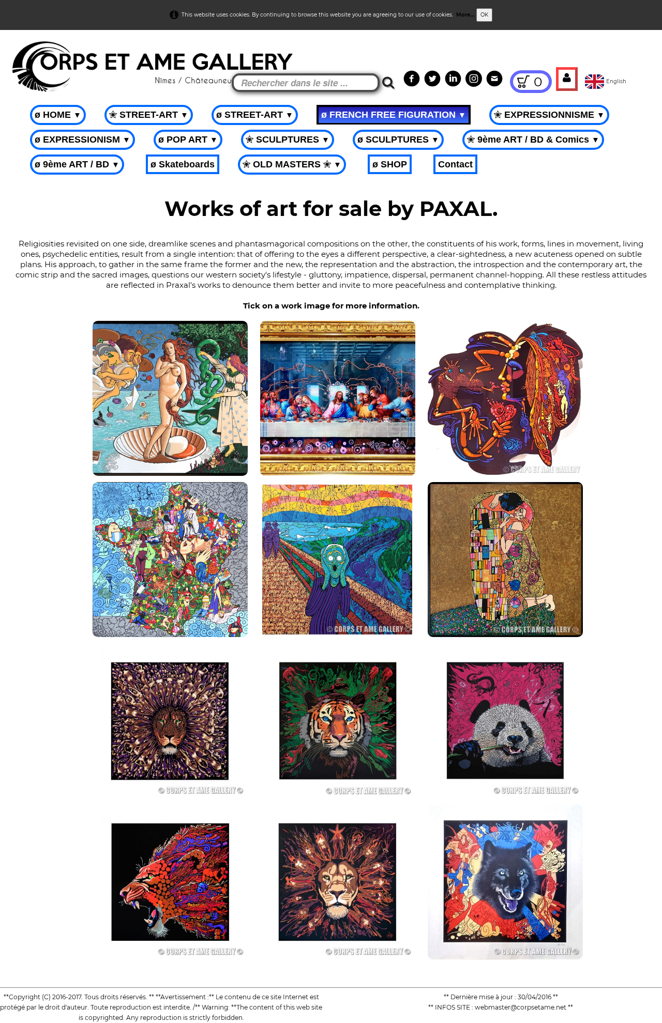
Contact (455, 164)
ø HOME (58, 115)
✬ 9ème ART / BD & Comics (533, 139)
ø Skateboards (183, 164)
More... (465, 14)
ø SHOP (389, 164)
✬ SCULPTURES (287, 139)
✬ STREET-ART (148, 115)
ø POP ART (188, 139)
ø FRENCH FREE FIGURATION (393, 115)
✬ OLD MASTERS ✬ (292, 164)
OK (484, 14)
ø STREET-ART (254, 115)
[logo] (27, 57)
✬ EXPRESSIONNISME (549, 115)
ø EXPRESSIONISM (82, 139)
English (617, 81)
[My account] (567, 79)
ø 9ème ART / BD (77, 164)
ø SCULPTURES (398, 139)
